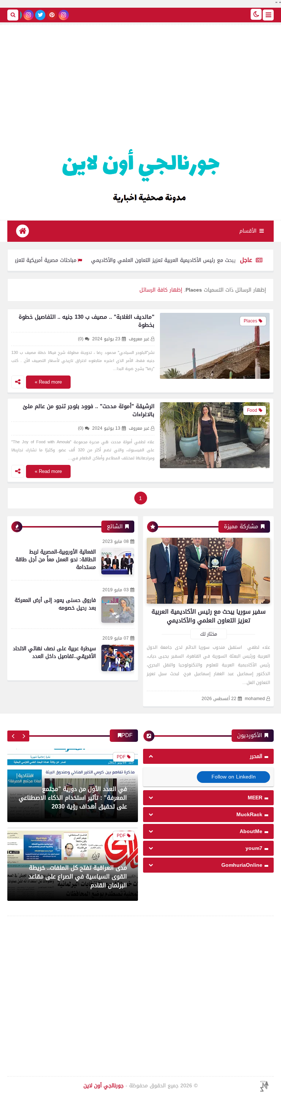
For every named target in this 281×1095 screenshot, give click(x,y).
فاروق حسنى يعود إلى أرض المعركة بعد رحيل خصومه (55, 604)
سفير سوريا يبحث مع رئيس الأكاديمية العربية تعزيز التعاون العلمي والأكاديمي (194, 260)
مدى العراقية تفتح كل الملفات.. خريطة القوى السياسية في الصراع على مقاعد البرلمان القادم (78, 797)
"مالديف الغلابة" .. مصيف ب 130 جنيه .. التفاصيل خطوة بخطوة (86, 321)
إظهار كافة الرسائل (160, 290)
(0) (80, 339)
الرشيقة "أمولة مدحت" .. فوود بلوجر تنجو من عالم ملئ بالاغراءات (88, 410)
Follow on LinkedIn (233, 777)
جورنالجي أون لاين (103, 1086)
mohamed (255, 699)
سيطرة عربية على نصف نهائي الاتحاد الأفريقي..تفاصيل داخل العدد (54, 652)
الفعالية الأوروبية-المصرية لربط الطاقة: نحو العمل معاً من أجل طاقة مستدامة (55, 559)
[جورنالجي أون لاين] (140, 173)
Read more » (48, 381)
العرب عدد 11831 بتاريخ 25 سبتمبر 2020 (76, 885)
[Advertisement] (140, 87)
